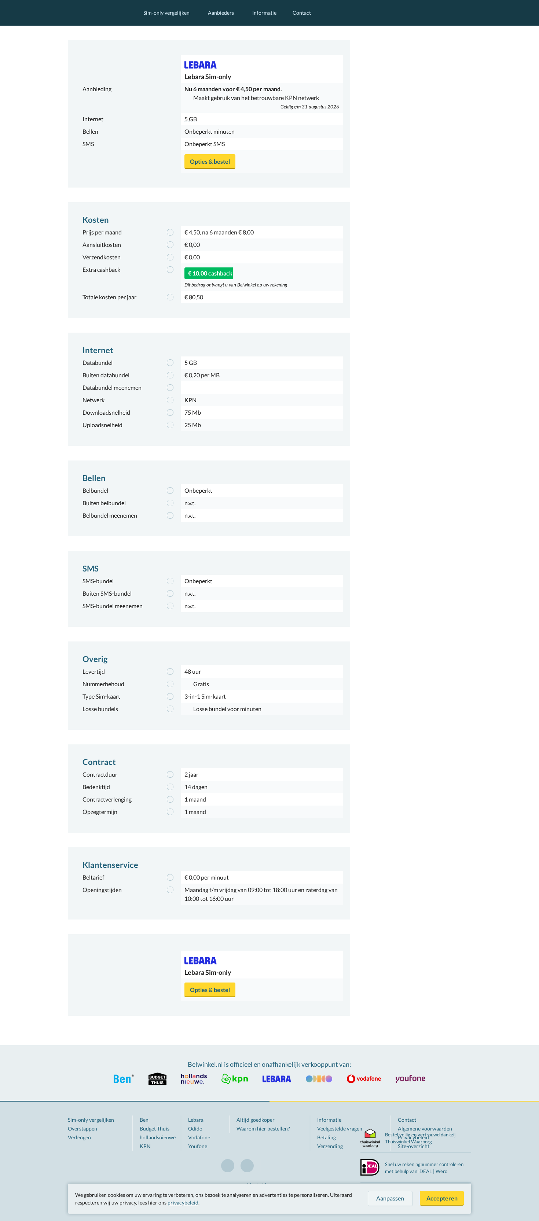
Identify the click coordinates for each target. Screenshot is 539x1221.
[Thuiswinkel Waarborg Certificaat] (370, 1138)
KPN (145, 1146)
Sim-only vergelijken (166, 13)
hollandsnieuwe (158, 1137)
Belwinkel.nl (98, 12)
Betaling (326, 1137)
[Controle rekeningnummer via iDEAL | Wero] (370, 1166)
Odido (195, 1128)
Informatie (264, 13)
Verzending (330, 1146)
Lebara (195, 1120)
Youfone (197, 1146)
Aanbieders (221, 13)
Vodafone (199, 1137)
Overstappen (82, 1128)
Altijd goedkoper (255, 1120)
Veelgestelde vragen (339, 1128)
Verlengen (79, 1137)
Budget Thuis (154, 1128)
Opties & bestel (210, 161)
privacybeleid (183, 1202)
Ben (144, 1120)
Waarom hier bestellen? (263, 1128)
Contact (302, 13)
